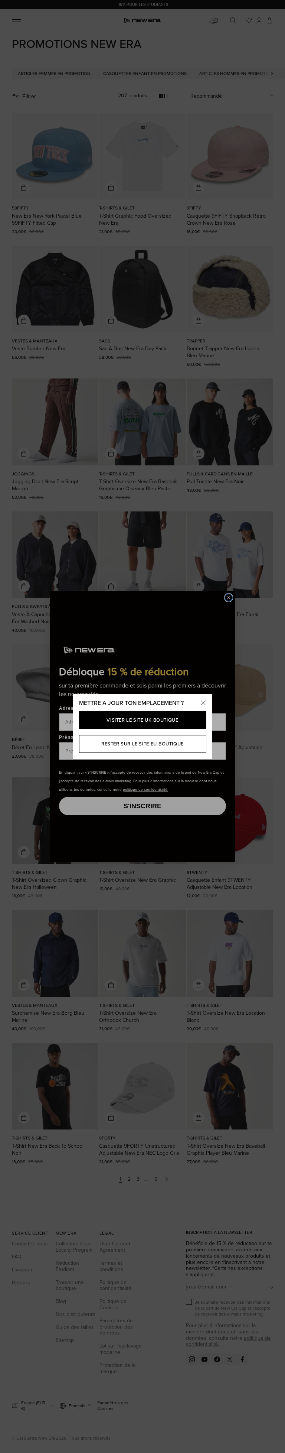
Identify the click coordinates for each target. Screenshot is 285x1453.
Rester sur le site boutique (142, 743)
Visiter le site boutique (142, 720)
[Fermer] (203, 703)
